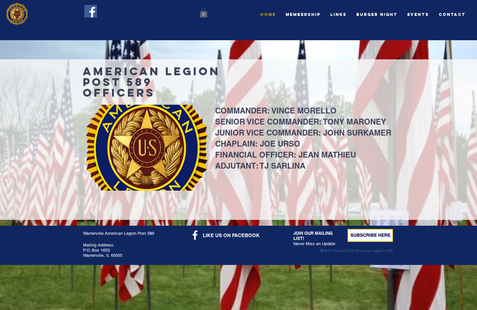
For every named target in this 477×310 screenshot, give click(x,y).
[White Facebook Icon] (195, 235)
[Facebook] (90, 11)
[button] (376, 14)
